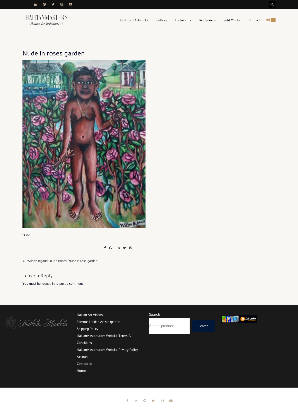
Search (154, 314)
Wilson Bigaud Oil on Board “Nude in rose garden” (62, 261)
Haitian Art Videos (90, 315)
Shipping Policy (87, 329)
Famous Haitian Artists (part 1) (98, 322)
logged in (48, 284)
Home (81, 371)
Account (83, 357)
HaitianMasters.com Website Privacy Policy (107, 350)
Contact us (84, 364)
